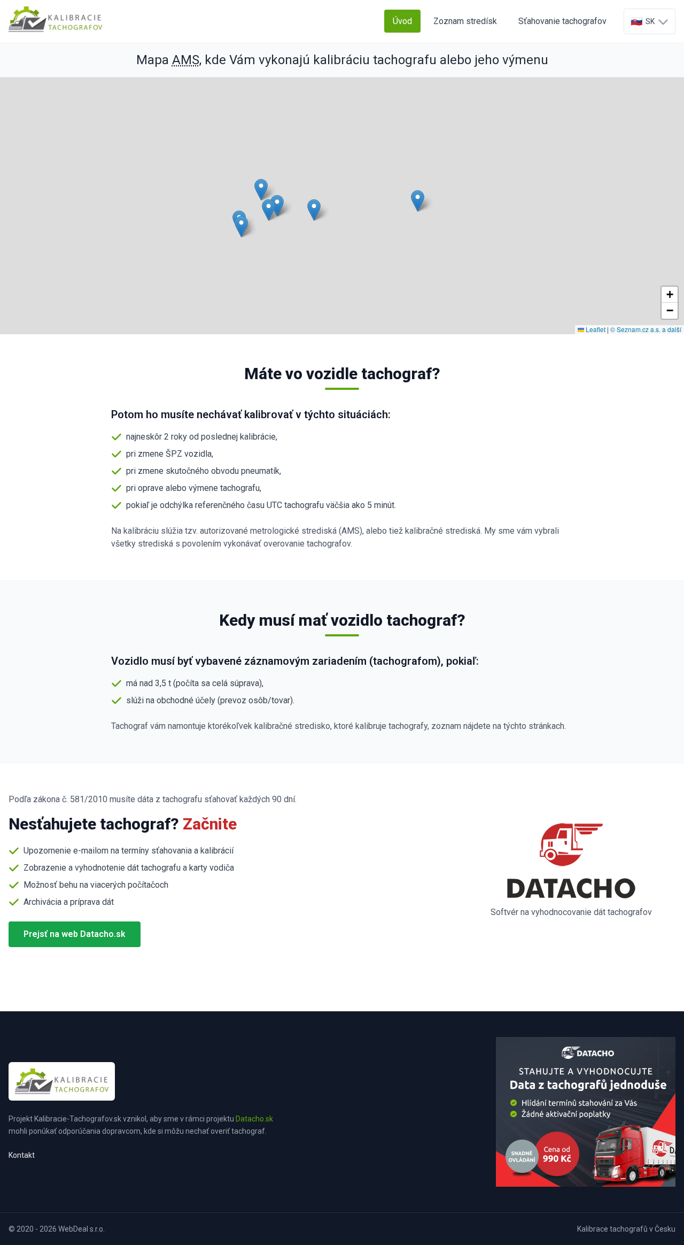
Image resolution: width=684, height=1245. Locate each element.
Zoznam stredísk (465, 21)
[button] (241, 226)
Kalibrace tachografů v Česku (626, 1229)
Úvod (402, 21)
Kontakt (22, 1155)
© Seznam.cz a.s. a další (645, 329)
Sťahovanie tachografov (562, 21)
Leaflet (594, 329)
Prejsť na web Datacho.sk (75, 934)
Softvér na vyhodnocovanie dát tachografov (571, 912)
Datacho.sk (254, 1119)
